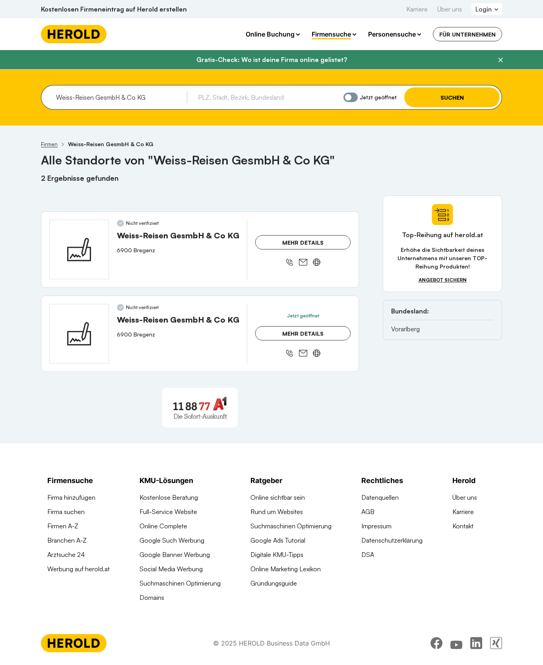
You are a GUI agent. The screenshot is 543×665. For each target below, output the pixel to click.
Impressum (376, 526)
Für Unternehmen (467, 34)
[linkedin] (476, 643)
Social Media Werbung (171, 569)
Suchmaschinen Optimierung (180, 583)
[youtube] (456, 643)
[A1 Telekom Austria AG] (200, 407)
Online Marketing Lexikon (285, 569)
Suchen (452, 97)
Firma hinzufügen (71, 497)
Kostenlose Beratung (169, 497)
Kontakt (462, 526)
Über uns (449, 9)
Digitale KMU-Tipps (276, 555)
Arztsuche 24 (66, 555)
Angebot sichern (443, 280)
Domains (152, 597)
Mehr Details (303, 242)
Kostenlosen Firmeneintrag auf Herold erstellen (114, 9)
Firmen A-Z (62, 526)
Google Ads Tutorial (277, 540)
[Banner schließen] (500, 60)
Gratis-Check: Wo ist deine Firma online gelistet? (271, 60)
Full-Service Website (168, 512)
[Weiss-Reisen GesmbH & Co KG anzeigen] (79, 249)
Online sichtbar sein (277, 497)
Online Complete (163, 526)
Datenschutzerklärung (392, 540)
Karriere (417, 9)
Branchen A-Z (67, 540)
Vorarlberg (405, 329)
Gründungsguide (273, 583)
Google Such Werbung (172, 540)
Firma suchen (66, 512)
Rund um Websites (276, 512)
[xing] (496, 643)
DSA (367, 555)
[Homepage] (74, 34)
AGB (367, 512)
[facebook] (436, 643)
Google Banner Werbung (175, 555)
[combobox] (118, 97)
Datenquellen (380, 497)
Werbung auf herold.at (78, 569)
